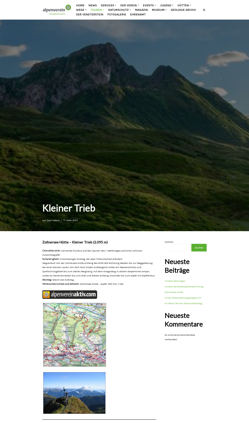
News (92, 5)
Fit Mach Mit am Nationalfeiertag (183, 303)
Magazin (141, 10)
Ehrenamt (138, 14)
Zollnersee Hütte (174, 292)
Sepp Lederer (53, 220)
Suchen (169, 241)
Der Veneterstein (89, 14)
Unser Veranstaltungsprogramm (183, 297)
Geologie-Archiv (183, 10)
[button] (115, 5)
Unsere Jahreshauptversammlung (184, 286)
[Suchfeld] (204, 10)
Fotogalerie (116, 14)
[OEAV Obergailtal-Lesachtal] (56, 10)
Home (80, 5)
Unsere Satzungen (175, 280)
